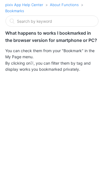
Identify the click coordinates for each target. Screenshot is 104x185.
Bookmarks (14, 11)
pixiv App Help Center (24, 4)
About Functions (64, 4)
